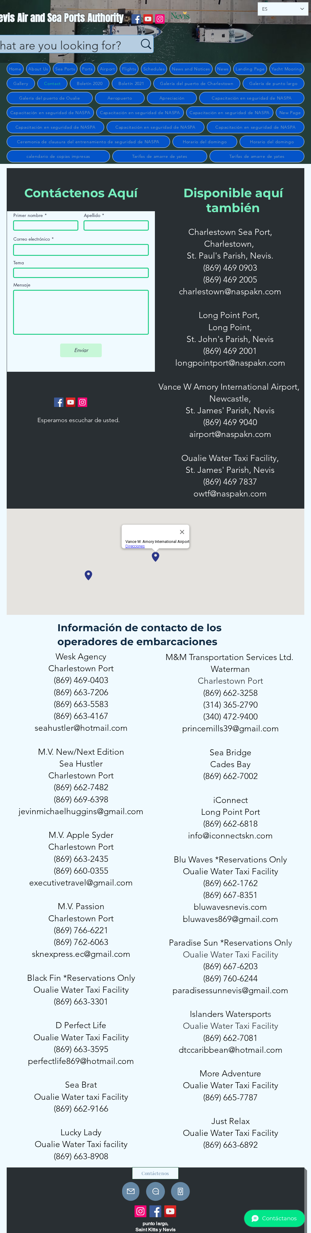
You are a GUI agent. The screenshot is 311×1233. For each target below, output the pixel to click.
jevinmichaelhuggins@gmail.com (81, 811)
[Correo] (130, 1191)
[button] (38, 69)
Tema (18, 262)
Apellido (92, 215)
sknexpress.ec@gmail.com (81, 954)
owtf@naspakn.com (230, 494)
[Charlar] (155, 1191)
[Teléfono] (180, 1191)
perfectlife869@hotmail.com (81, 1061)
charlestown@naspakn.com (230, 291)
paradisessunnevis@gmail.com (230, 990)
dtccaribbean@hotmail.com (230, 1050)
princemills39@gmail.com (230, 728)
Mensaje (21, 285)
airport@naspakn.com (230, 434)
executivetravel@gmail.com (81, 883)
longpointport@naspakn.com (230, 363)
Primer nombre (28, 215)
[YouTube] (148, 19)
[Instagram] (160, 19)
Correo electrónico (31, 239)
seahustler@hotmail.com (81, 728)
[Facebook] (136, 19)
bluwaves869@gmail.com (230, 919)
